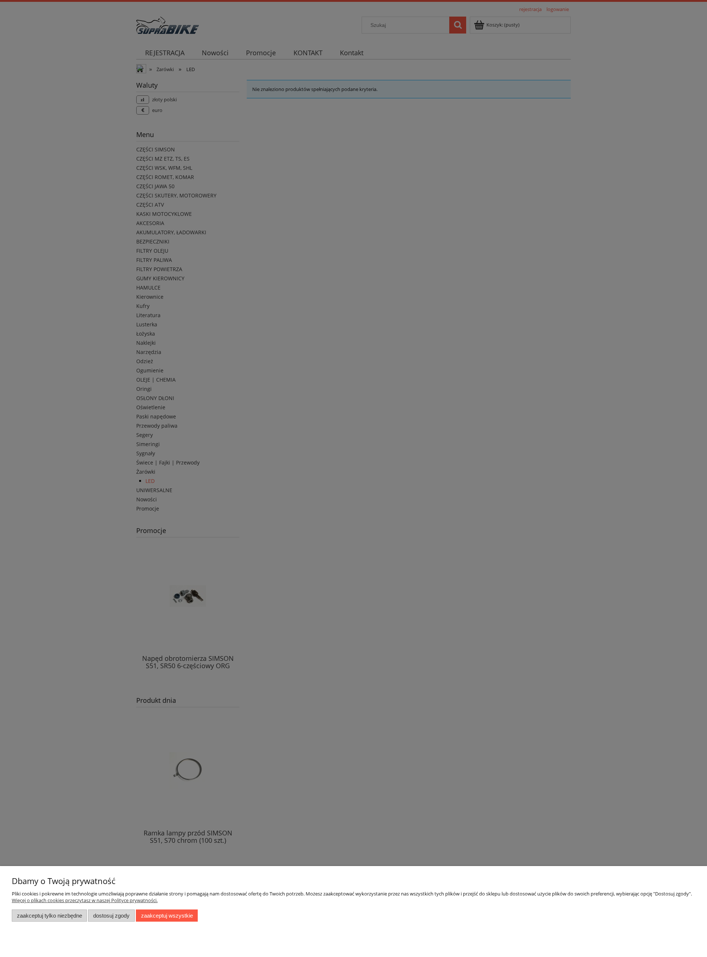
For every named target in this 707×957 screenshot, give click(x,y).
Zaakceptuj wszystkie (167, 915)
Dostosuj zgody (111, 915)
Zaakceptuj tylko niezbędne (49, 915)
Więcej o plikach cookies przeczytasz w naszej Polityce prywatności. (85, 900)
